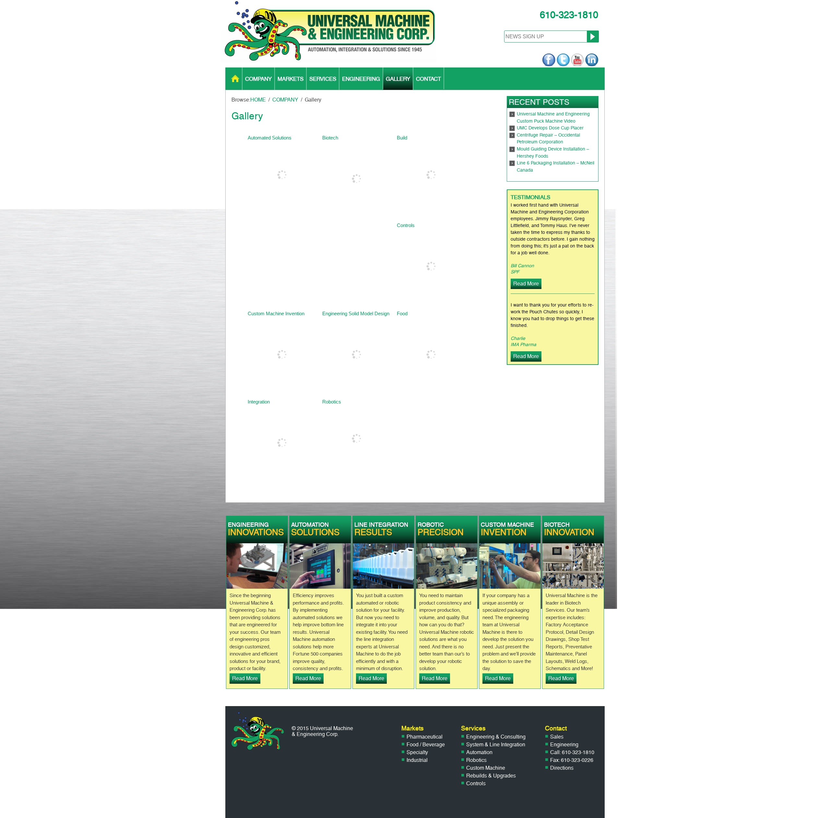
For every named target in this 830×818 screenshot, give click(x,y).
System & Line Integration (495, 744)
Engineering (564, 744)
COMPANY (258, 79)
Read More (526, 284)
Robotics (476, 760)
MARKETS (290, 79)
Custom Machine (485, 768)
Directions (562, 768)
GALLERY (398, 79)
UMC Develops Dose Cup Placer (550, 128)
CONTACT (428, 79)
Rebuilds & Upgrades (491, 776)
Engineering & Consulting (496, 737)
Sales (556, 737)
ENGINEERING (361, 79)
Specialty (417, 752)
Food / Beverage (426, 744)
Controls (476, 783)
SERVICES (322, 79)
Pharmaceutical (425, 737)
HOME (235, 79)
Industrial (417, 760)
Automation (479, 752)
